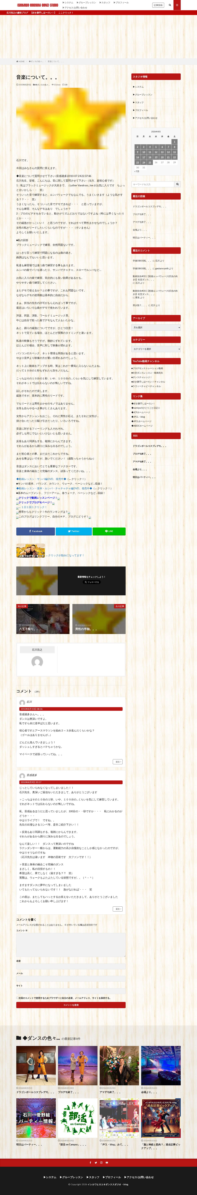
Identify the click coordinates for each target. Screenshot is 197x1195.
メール (19, 973)
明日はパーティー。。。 (145, 237)
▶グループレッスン (86, 2)
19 (156, 157)
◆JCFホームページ (140, 412)
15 (174, 152)
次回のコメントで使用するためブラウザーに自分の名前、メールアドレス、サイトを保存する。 (65, 998)
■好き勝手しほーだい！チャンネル (148, 381)
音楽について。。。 (56, 61)
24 (143, 162)
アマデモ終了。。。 (142, 222)
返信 (118, 762)
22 (174, 157)
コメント (22, 930)
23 (137, 162)
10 (143, 152)
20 (162, 157)
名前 (18, 961)
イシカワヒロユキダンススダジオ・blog (108, 1184)
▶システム (67, 2)
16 (137, 157)
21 (168, 157)
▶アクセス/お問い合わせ (74, 7)
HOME (22, 61)
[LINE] (109, 531)
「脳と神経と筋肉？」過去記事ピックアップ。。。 (160, 1146)
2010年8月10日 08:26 (32, 709)
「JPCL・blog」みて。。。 (115, 1144)
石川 (157, 260)
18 (150, 157)
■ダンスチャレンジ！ (141, 377)
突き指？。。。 (140, 305)
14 (168, 152)
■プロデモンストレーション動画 (147, 368)
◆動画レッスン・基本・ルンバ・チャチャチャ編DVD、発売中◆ (54, 488)
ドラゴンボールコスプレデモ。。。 (150, 206)
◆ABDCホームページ (142, 425)
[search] (177, 184)
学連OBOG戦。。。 (142, 260)
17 (143, 157)
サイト (19, 985)
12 (156, 152)
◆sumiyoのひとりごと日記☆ (145, 407)
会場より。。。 (140, 229)
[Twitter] (74, 531)
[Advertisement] (98, 36)
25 (150, 162)
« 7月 (136, 171)
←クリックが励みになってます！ (65, 555)
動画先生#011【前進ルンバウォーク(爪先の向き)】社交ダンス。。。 (155, 278)
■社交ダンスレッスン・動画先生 (147, 372)
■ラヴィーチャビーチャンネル (146, 386)
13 (162, 152)
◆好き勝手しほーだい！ (143, 403)
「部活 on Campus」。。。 (73, 1144)
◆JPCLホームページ (141, 421)
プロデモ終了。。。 (142, 214)
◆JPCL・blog (138, 416)
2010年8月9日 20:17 (31, 782)
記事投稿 (158, 5)
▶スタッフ (104, 2)
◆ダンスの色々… (36, 61)
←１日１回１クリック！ (33, 507)
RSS (135, 435)
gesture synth (162, 268)
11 (150, 152)
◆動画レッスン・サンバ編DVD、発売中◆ (41, 478)
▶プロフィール (121, 2)
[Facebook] (35, 531)
